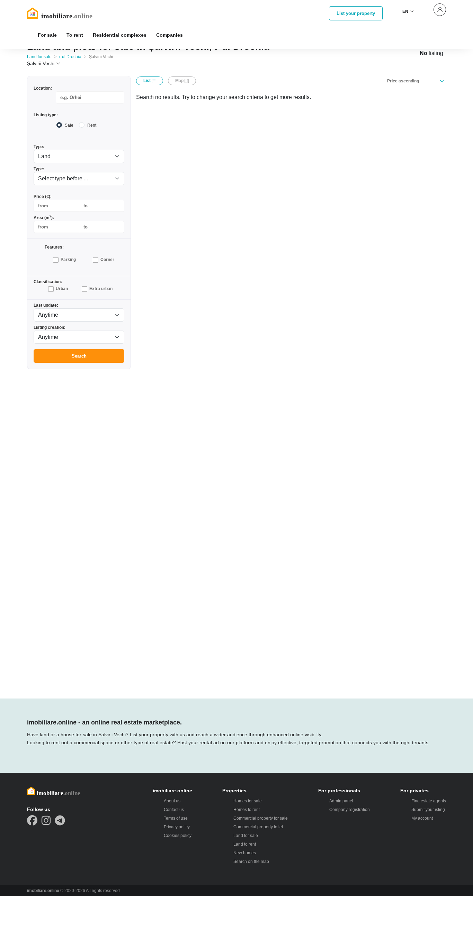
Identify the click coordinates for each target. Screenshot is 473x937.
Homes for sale (247, 801)
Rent (91, 125)
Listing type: (46, 114)
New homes (244, 852)
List (147, 80)
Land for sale (39, 56)
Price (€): (43, 196)
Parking (68, 259)
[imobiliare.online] (68, 13)
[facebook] (32, 820)
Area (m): (44, 217)
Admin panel (341, 801)
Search (79, 356)
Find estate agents (428, 801)
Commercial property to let (258, 827)
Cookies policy (177, 835)
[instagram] (46, 820)
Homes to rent (246, 809)
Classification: (48, 281)
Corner (107, 259)
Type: (39, 146)
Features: (54, 247)
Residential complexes (119, 35)
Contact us (174, 809)
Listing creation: (49, 327)
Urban (62, 288)
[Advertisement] (79, 479)
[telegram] (60, 820)
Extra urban (101, 288)
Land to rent (244, 844)
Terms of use (176, 818)
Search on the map (251, 861)
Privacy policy (177, 827)
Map (180, 80)
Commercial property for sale (260, 818)
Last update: (46, 305)
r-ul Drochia (70, 56)
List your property (356, 13)
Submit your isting (428, 809)
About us (172, 801)
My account (422, 818)
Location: (43, 88)
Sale (69, 125)
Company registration (349, 809)
